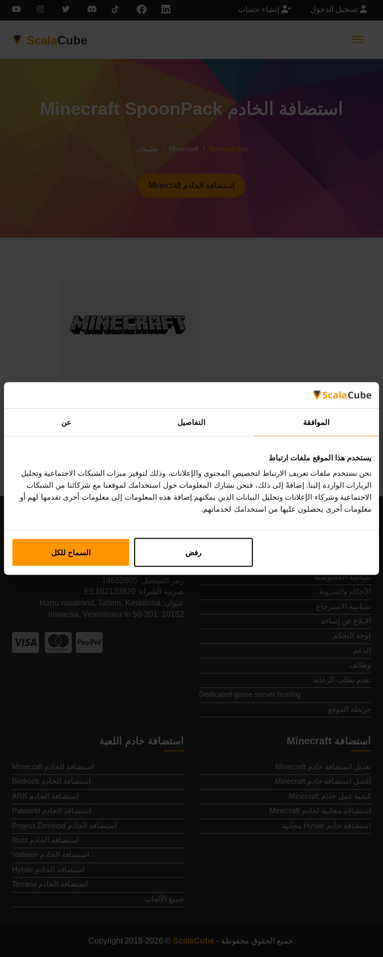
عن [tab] (66, 421)
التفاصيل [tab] (191, 421)
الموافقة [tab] (316, 421)
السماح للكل (71, 552)
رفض (193, 552)
